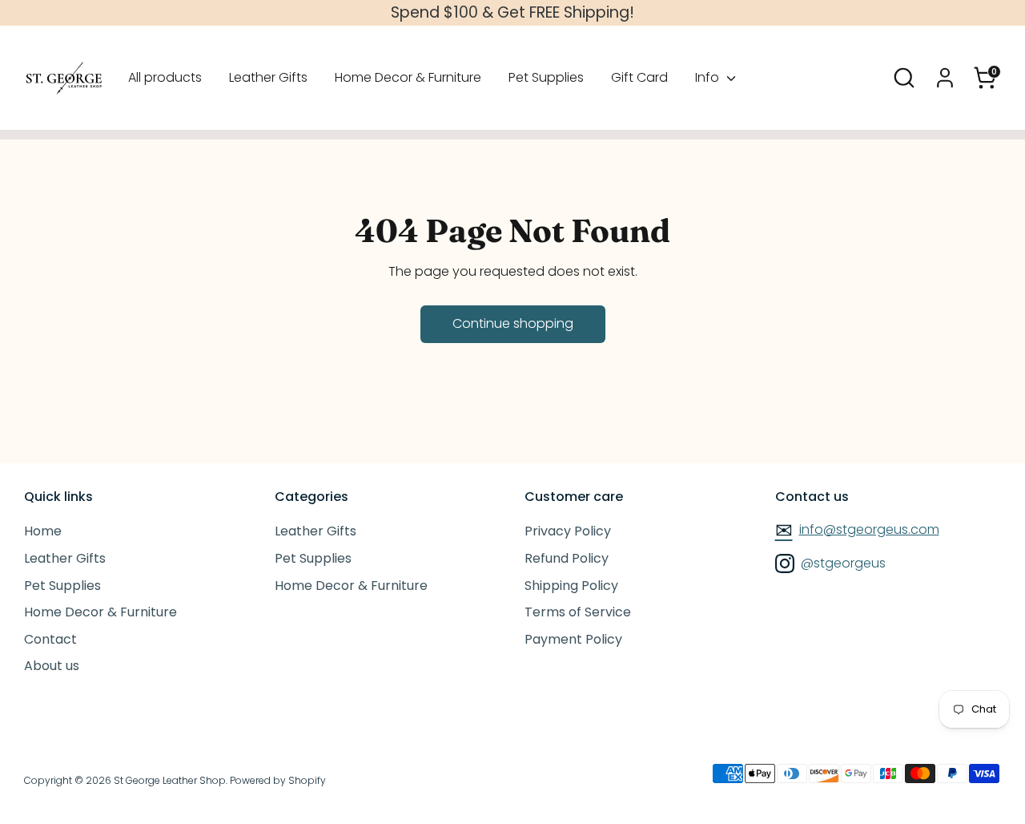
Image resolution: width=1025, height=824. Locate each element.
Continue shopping (512, 323)
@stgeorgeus (842, 563)
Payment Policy (573, 639)
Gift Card (639, 77)
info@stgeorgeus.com (857, 529)
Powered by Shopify (278, 780)
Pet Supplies (546, 77)
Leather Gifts (268, 77)
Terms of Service (578, 612)
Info (708, 77)
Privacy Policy (568, 531)
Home (43, 531)
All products (165, 77)
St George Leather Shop (170, 780)
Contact (50, 639)
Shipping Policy (571, 585)
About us (51, 665)
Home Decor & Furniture (408, 77)
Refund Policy (567, 558)
